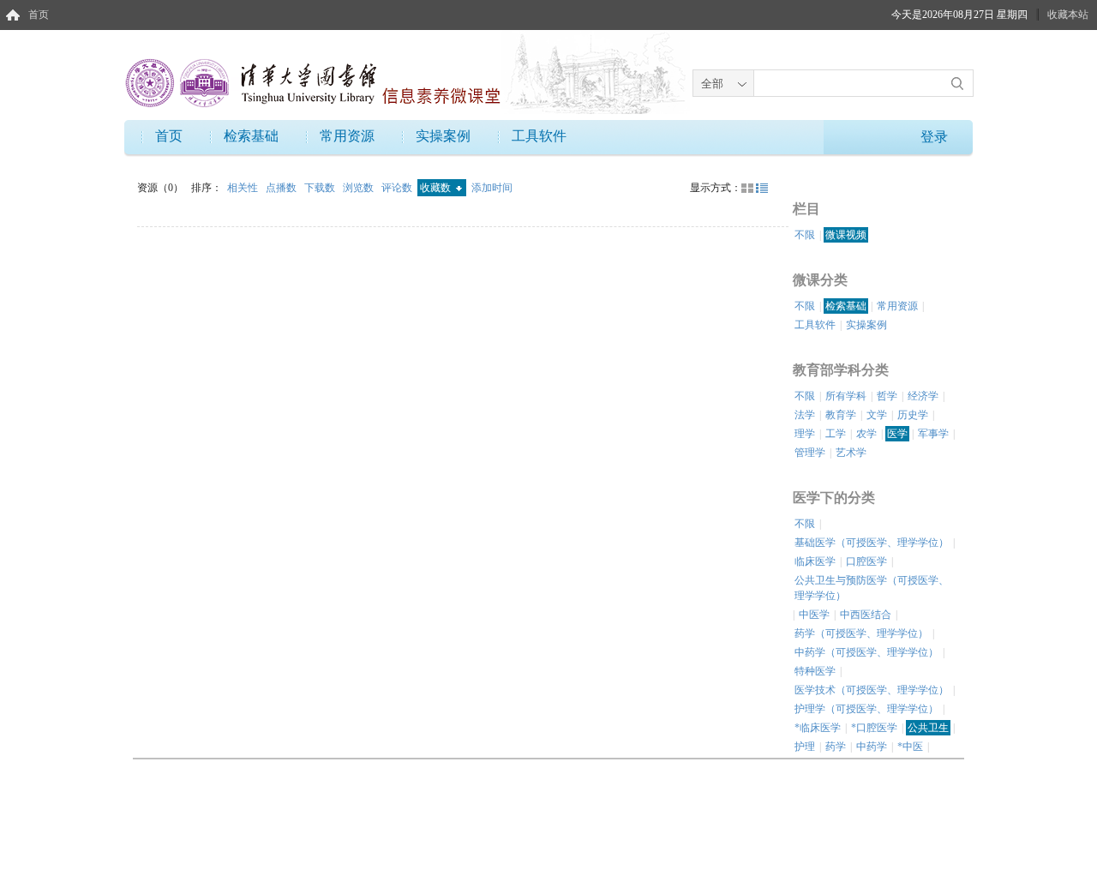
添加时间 (492, 188)
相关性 (244, 188)
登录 (934, 136)
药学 (835, 747)
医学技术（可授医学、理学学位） (871, 690)
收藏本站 (1067, 15)
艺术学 (851, 453)
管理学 (809, 453)
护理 (804, 747)
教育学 (840, 415)
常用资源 (347, 136)
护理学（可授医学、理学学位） (866, 709)
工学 (835, 434)
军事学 (933, 434)
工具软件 (539, 136)
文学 (876, 415)
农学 (866, 434)
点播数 (282, 188)
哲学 (887, 396)
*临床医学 (817, 728)
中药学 (871, 747)
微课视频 (845, 235)
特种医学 (815, 671)
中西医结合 (865, 615)
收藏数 (436, 188)
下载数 (321, 188)
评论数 (398, 188)
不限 (804, 235)
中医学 (814, 615)
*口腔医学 (874, 728)
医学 (897, 434)
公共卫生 (928, 728)
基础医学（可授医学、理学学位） (871, 543)
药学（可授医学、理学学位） (861, 633)
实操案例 (443, 136)
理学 (804, 434)
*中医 (910, 747)
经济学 (923, 396)
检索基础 (251, 136)
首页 (38, 15)
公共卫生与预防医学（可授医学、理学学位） (871, 588)
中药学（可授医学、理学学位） (866, 652)
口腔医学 (866, 561)
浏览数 (359, 188)
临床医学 (815, 561)
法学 (804, 415)
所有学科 (845, 396)
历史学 (912, 415)
